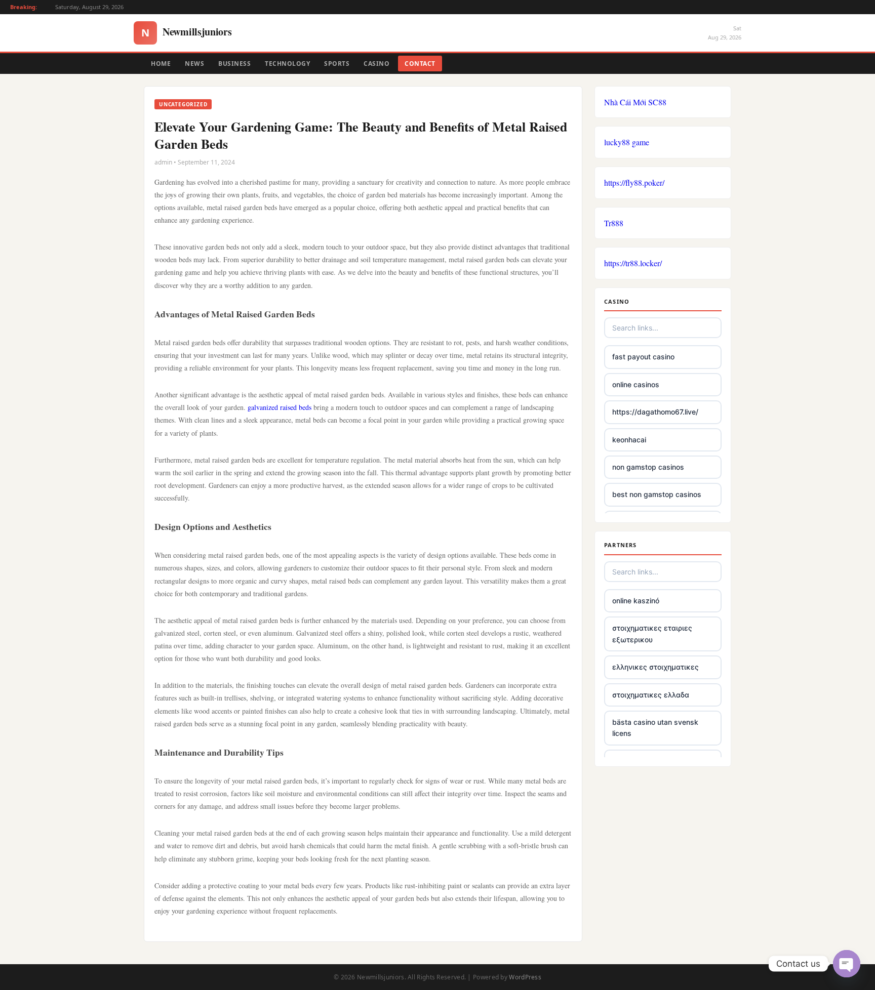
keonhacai (629, 439)
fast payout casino (643, 356)
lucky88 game (626, 142)
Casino (376, 63)
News (194, 63)
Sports (336, 63)
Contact (420, 63)
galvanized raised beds (279, 407)
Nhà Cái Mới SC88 (635, 102)
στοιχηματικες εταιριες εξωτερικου (652, 633)
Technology (287, 63)
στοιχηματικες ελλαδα (650, 694)
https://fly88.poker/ (634, 182)
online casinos (635, 384)
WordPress (525, 977)
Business (234, 63)
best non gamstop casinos (656, 494)
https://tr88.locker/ (633, 263)
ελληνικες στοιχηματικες (655, 667)
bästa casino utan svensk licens (655, 727)
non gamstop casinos (648, 467)
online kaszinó (635, 600)
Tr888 (613, 223)
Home (161, 63)
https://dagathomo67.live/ (655, 411)
